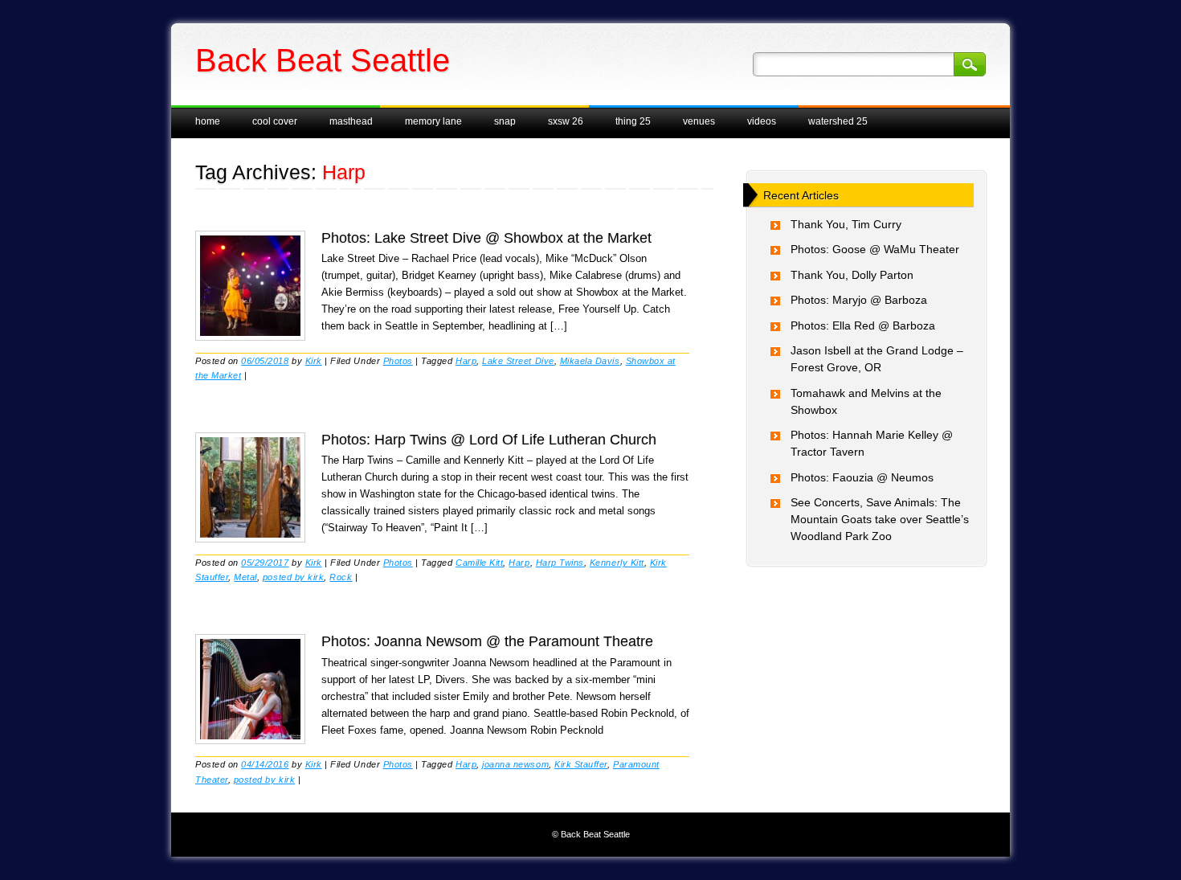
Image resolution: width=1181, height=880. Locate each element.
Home (207, 121)
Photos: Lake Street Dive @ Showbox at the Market (486, 238)
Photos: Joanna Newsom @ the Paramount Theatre (487, 641)
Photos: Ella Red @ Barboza (863, 325)
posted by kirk (293, 577)
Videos (761, 121)
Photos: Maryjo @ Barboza (859, 299)
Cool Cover (274, 121)
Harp (466, 361)
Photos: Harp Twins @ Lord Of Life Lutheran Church (488, 440)
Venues (699, 121)
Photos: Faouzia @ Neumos (862, 477)
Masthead (351, 121)
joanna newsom (515, 764)
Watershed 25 (838, 121)
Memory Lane (433, 121)
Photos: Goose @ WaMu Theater (875, 249)
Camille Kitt (479, 562)
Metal (245, 577)
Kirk (313, 361)
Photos (398, 361)
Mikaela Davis (590, 361)
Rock (340, 577)
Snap (505, 121)
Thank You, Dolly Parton (852, 274)
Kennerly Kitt (617, 562)
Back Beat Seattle (322, 60)
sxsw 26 (565, 121)
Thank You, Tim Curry (846, 224)
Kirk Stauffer (580, 764)
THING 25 (633, 121)
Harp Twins (560, 562)
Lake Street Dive (518, 361)
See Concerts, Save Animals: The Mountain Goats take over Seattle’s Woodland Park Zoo (880, 519)
